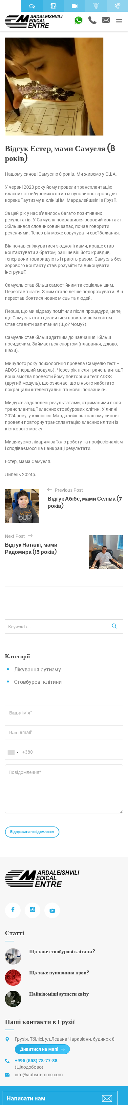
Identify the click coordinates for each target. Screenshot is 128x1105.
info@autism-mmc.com (39, 1074)
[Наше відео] (74, 6)
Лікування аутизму (37, 669)
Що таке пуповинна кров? (59, 972)
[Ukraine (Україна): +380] (12, 752)
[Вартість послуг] (96, 6)
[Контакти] (117, 6)
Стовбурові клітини (38, 682)
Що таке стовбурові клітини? (62, 951)
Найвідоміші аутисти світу (59, 993)
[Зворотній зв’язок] (53, 6)
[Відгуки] (32, 6)
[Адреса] (10, 6)
